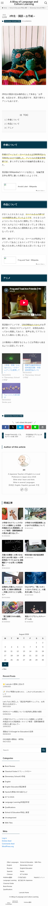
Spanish (9, 871)
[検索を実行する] (43, 750)
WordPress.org (8, 846)
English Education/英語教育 (15, 787)
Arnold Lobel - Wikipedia (27, 186)
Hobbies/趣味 (7, 877)
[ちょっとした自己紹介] (11, 388)
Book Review (10, 766)
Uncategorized (10, 818)
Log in (4, 838)
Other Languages (13, 862)
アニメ (11, 128)
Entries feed (6, 841)
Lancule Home (24, 892)
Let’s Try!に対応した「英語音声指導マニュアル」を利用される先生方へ (23, 704)
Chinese (10, 874)
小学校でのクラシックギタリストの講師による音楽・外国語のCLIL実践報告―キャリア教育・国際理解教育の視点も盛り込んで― (23, 722)
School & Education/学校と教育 (17, 812)
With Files (9, 823)
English (8, 782)
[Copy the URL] (42, 427)
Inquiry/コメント (39, 877)
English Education (26, 868)
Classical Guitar (8, 883)
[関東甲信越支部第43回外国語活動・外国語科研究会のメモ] (32, 358)
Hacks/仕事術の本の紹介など (16, 792)
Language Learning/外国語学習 (17, 802)
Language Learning (9, 880)
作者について (13, 120)
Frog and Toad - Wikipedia (28, 260)
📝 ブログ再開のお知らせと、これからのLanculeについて (23, 694)
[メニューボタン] (2, 3)
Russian (9, 868)
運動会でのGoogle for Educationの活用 (18, 733)
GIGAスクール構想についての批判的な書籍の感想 (22, 713)
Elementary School (26, 865)
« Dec (4, 669)
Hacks (22, 871)
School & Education (26, 862)
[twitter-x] (26, 489)
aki (24, 470)
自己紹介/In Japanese (25, 880)
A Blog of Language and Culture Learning (24, 3)
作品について (13, 124)
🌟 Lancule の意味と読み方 (13, 685)
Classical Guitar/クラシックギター (18, 771)
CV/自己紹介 (22, 877)
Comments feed (8, 844)
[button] (5, 427)
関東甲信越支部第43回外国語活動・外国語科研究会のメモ (33, 367)
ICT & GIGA (9, 797)
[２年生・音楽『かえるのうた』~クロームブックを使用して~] (11, 358)
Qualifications (10, 807)
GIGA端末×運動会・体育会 (13, 740)
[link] (22, 489)
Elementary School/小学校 (12, 21)
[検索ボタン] (45, 3)
